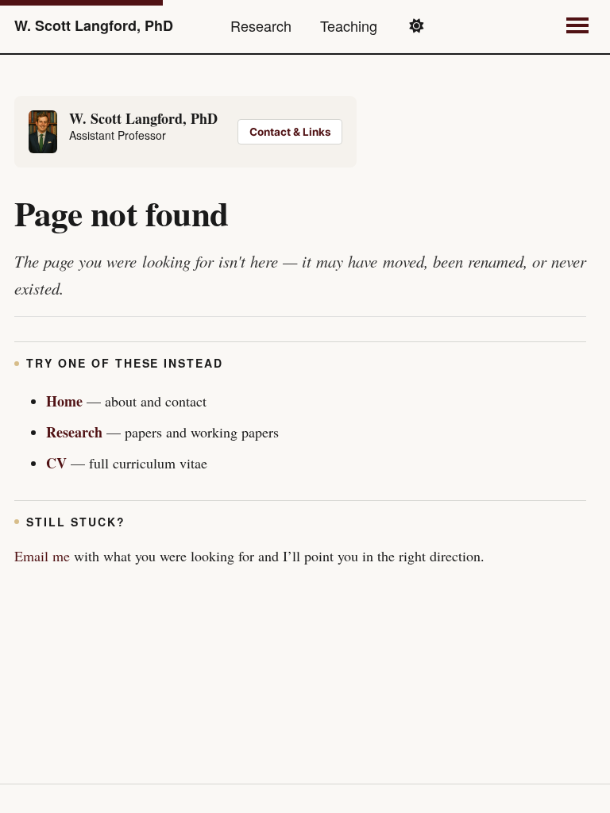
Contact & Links (290, 131)
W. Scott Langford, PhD (93, 25)
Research (260, 25)
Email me (42, 555)
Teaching (348, 25)
